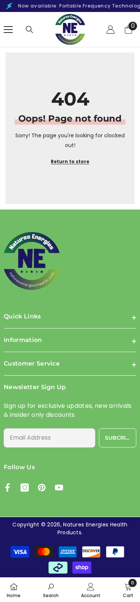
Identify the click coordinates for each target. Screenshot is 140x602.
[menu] (8, 29)
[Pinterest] (41, 487)
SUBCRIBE (119, 437)
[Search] (29, 29)
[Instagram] (24, 487)
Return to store (70, 161)
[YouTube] (59, 487)
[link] (50, 590)
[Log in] (110, 29)
